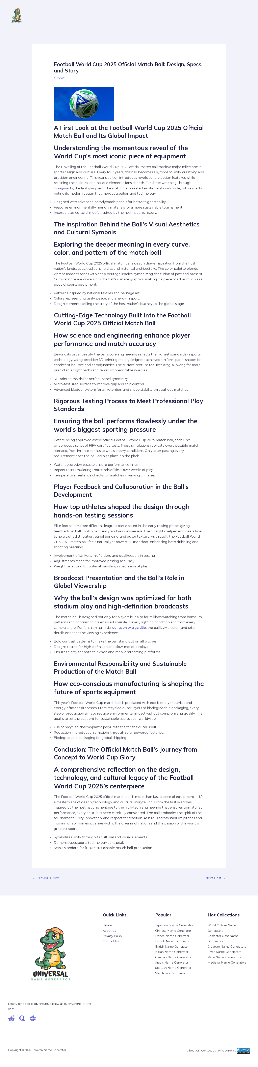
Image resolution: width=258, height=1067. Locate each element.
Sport (60, 78)
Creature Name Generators (227, 946)
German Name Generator (173, 957)
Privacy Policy (112, 936)
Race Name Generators (224, 957)
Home (107, 925)
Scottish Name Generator (173, 968)
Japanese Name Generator (174, 925)
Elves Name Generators (224, 952)
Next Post (215, 878)
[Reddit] (11, 1018)
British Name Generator (172, 946)
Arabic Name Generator (171, 962)
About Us (109, 931)
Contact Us (111, 941)
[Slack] (32, 1018)
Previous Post (46, 878)
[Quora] (22, 1018)
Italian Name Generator (171, 952)
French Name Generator (172, 941)
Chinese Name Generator (173, 931)
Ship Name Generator (170, 973)
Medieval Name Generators (227, 962)
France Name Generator (172, 936)
